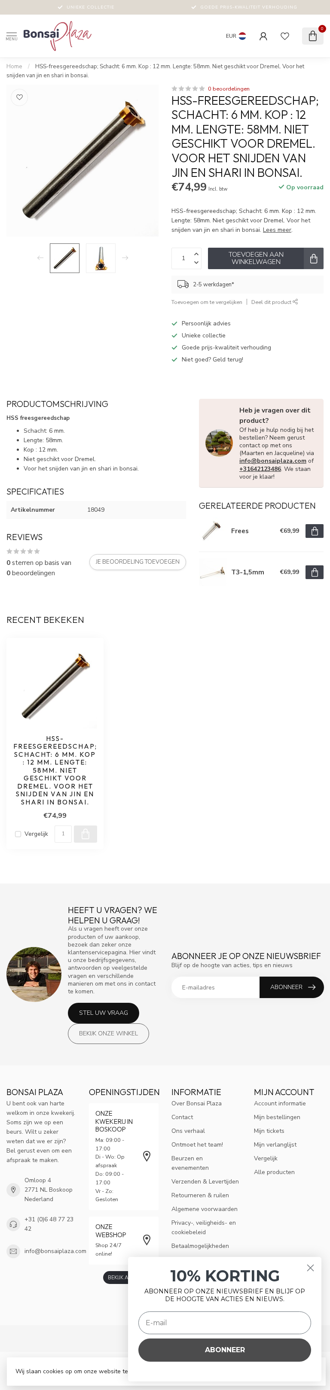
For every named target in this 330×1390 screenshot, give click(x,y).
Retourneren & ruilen (200, 1195)
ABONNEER (225, 1350)
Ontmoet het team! (197, 1145)
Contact (182, 1117)
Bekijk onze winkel (108, 1033)
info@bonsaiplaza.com (272, 461)
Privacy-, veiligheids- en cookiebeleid (203, 1227)
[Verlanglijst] (285, 36)
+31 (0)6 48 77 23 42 (48, 1224)
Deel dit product (272, 302)
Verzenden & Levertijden (205, 1182)
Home (14, 66)
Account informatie (280, 1103)
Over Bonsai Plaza (196, 1103)
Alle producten (274, 1172)
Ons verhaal (188, 1131)
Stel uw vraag (103, 1013)
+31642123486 (260, 469)
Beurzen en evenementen (190, 1163)
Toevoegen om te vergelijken (206, 302)
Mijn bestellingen (277, 1117)
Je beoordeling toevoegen (138, 562)
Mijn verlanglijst (275, 1145)
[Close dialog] (310, 1267)
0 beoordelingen (229, 88)
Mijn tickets (269, 1131)
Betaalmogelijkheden (200, 1246)
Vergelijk (36, 834)
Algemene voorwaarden (204, 1209)
